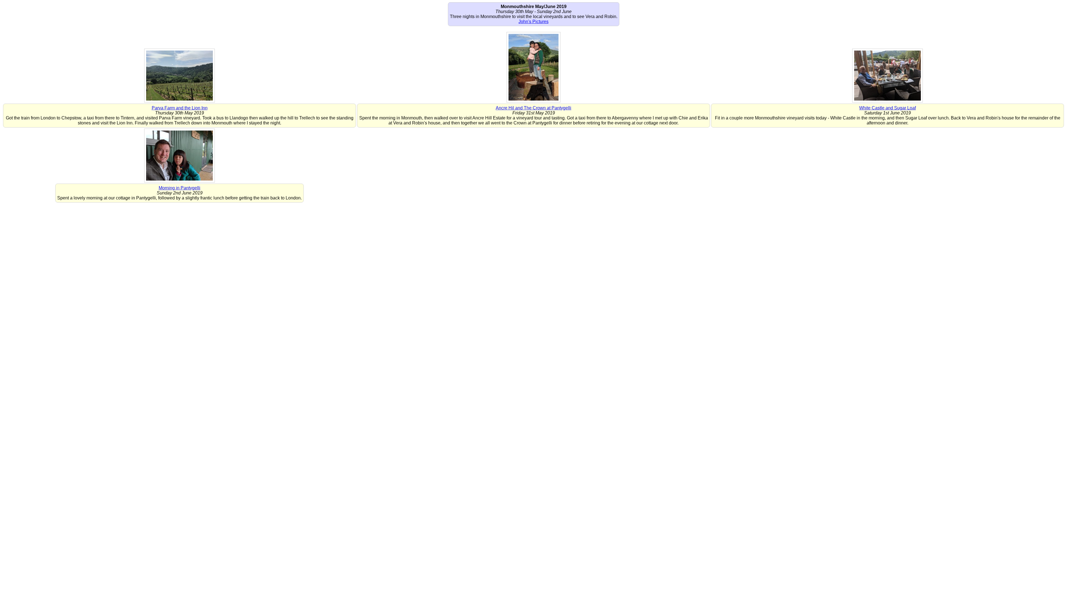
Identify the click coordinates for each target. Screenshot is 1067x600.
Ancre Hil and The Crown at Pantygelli (533, 108)
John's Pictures (533, 21)
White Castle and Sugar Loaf (887, 108)
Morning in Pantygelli (179, 188)
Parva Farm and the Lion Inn (180, 108)
